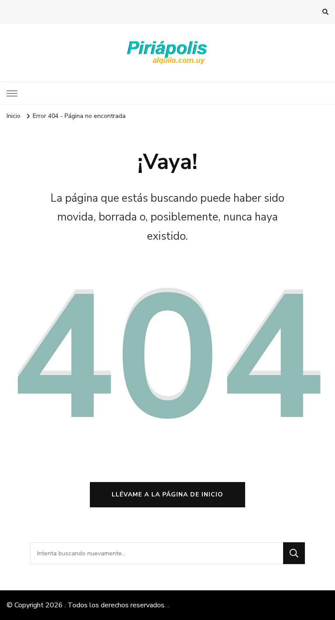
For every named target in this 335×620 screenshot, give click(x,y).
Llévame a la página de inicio (167, 494)
